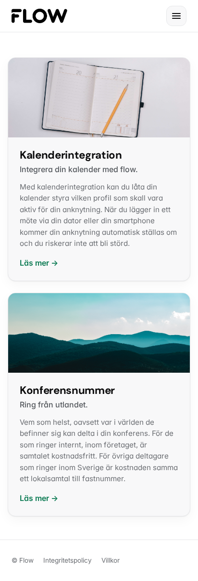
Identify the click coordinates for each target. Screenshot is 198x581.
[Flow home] (39, 16)
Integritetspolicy (67, 560)
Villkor (110, 560)
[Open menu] (176, 16)
